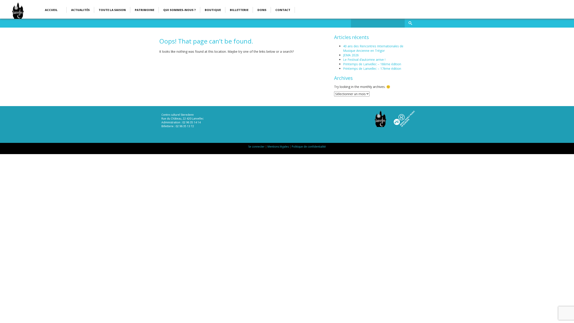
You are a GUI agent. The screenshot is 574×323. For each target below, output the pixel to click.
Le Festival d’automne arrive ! (364, 59)
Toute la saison (112, 10)
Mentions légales (278, 146)
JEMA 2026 (351, 55)
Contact (282, 10)
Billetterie (239, 10)
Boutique (213, 10)
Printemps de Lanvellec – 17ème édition (372, 68)
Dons (261, 10)
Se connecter (256, 146)
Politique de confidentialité (309, 146)
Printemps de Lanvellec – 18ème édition (372, 64)
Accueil (51, 10)
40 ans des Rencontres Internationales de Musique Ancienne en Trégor (373, 48)
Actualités (80, 10)
